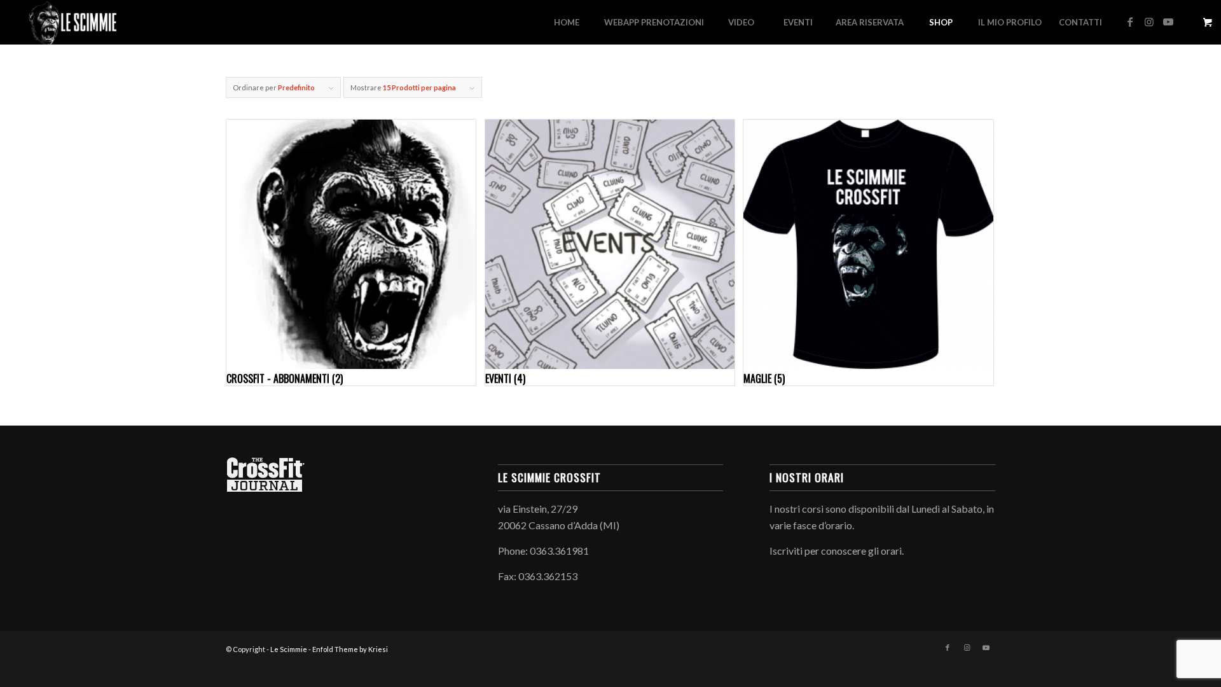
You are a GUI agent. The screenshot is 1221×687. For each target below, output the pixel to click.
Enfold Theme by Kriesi (350, 649)
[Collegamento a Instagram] (1149, 21)
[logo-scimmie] (72, 22)
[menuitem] (566, 22)
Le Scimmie (288, 649)
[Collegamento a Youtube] (1168, 21)
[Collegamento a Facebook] (1130, 21)
